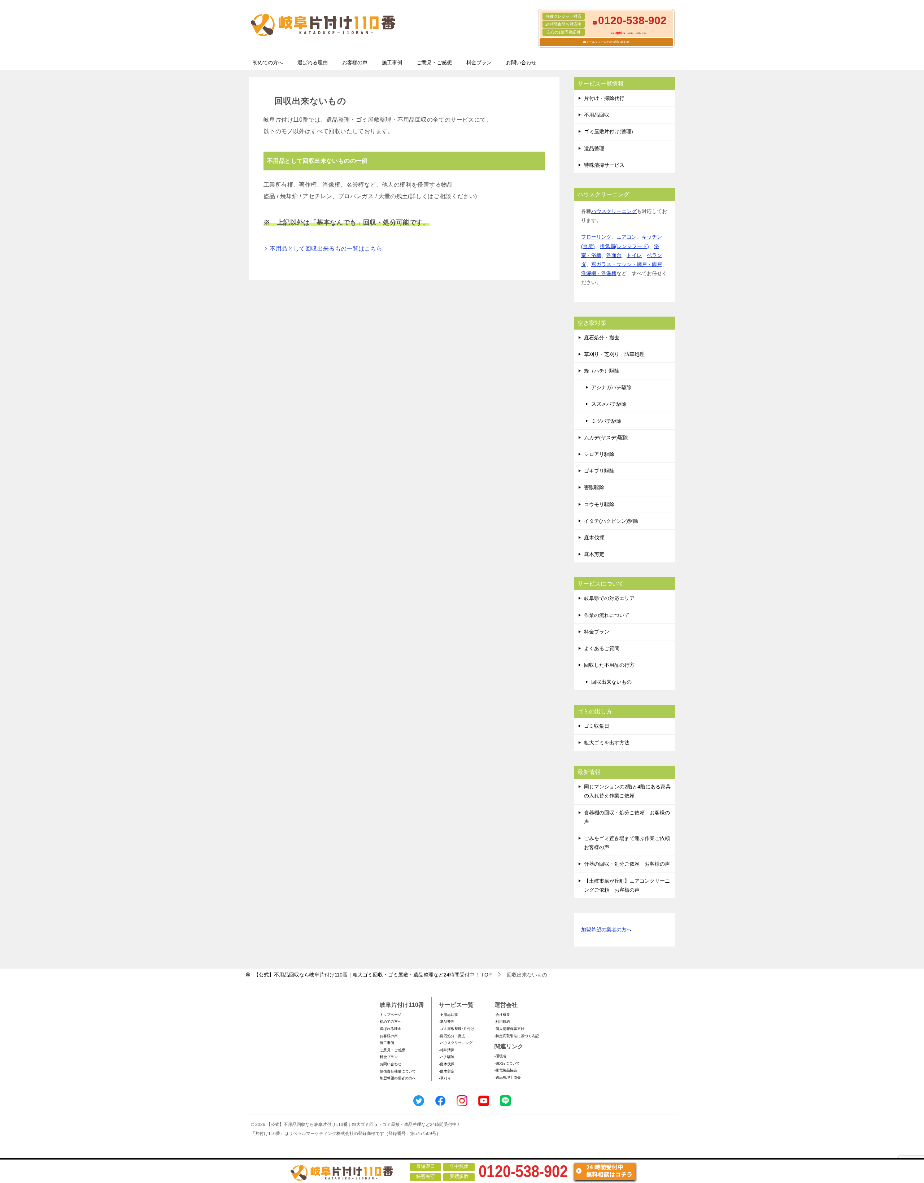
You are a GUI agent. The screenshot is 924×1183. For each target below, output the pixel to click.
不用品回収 (596, 115)
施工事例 (392, 62)
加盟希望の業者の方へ (606, 929)
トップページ (390, 1015)
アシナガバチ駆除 (611, 387)
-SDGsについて (507, 1063)
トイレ (634, 255)
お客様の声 (354, 62)
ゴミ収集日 (596, 726)
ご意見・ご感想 (434, 62)
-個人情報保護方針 (509, 1029)
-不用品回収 (448, 1015)
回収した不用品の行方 (609, 665)
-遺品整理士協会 (507, 1077)
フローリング (596, 237)
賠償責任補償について (398, 1071)
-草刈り (445, 1078)
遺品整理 (594, 148)
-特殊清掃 (446, 1050)
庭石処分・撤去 (601, 337)
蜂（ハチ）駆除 (601, 371)
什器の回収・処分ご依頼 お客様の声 (627, 864)
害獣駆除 (594, 487)
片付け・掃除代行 (604, 98)
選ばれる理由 (312, 62)
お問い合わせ (521, 62)
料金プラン (479, 62)
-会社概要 (502, 1015)
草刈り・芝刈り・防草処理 (614, 354)
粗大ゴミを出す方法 (606, 742)
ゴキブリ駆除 (599, 471)
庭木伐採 (594, 537)
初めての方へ (268, 62)
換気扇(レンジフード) (624, 246)
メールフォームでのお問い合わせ (607, 42)
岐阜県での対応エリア (609, 598)
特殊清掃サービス (604, 165)
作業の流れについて (606, 615)
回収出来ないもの (611, 682)
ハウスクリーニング (614, 211)
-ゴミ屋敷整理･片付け (456, 1029)
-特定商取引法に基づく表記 (516, 1036)
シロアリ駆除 (599, 454)
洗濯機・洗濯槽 (598, 273)
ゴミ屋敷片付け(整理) (608, 131)
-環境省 (500, 1056)
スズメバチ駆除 (609, 404)
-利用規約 (502, 1021)
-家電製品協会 (505, 1070)
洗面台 (614, 255)
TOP (373, 975)
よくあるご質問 (601, 648)
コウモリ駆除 (599, 504)
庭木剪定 (594, 554)
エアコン (626, 237)
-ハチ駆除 (446, 1057)
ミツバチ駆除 (606, 421)
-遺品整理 (446, 1021)
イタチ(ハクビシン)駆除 (611, 521)
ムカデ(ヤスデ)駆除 (606, 437)
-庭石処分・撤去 (452, 1036)
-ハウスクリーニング (455, 1043)
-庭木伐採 (446, 1064)
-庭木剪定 (446, 1071)
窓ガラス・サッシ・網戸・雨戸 (626, 264)
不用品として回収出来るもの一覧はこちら (326, 248)
